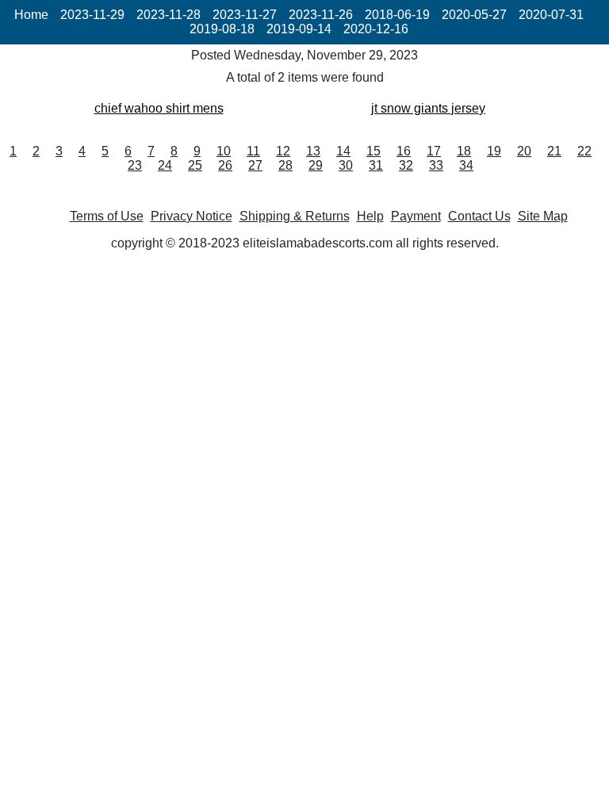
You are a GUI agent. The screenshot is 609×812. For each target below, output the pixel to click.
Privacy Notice (191, 216)
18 (464, 151)
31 (376, 165)
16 (403, 151)
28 (285, 165)
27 (255, 165)
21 (554, 151)
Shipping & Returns (294, 216)
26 (225, 165)
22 (584, 151)
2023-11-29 (92, 14)
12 (283, 151)
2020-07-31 (551, 14)
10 (223, 151)
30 (346, 165)
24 (165, 165)
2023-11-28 (168, 14)
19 (494, 151)
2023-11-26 (321, 14)
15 (373, 151)
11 (253, 151)
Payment (416, 216)
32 (406, 165)
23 (135, 165)
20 (524, 151)
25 (195, 165)
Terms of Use (107, 216)
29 (315, 165)
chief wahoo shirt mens (159, 108)
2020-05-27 (474, 14)
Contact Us (479, 216)
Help (370, 216)
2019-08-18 (222, 29)
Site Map (543, 216)
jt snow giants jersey (428, 108)
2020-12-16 (375, 29)
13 (313, 151)
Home (31, 14)
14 (343, 151)
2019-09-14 (298, 29)
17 (434, 151)
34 (466, 165)
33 (436, 165)
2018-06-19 (397, 14)
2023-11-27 (245, 14)
